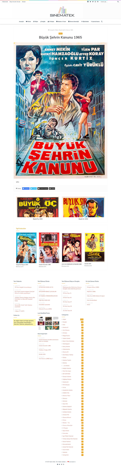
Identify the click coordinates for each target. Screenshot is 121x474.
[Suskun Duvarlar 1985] (49, 248)
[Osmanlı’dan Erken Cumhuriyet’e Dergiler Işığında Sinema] (56, 319)
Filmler (29, 21)
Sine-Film (65, 403)
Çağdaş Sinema (67, 379)
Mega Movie (66, 335)
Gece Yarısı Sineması (68, 341)
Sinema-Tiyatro (67, 360)
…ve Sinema (66, 365)
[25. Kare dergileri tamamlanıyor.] (41, 328)
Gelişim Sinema (67, 368)
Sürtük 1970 (88, 263)
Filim (64, 324)
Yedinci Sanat (66, 338)
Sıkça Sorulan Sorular (15, 1)
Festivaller (65, 433)
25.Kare (65, 333)
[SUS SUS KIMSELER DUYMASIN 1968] (72, 248)
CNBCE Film (66, 393)
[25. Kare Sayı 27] (48, 328)
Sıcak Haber (66, 449)
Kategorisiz (66, 455)
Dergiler (43, 21)
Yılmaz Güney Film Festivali (70, 438)
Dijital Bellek (85, 21)
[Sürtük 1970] (95, 247)
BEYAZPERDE (66, 373)
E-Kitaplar (51, 21)
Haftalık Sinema (67, 412)
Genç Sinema (66, 346)
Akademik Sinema (67, 390)
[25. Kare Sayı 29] (56, 328)
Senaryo (65, 398)
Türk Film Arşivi (67, 371)
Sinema (65, 363)
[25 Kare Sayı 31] (48, 323)
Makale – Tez (66, 422)
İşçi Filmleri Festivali (68, 436)
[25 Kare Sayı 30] (56, 323)
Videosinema (66, 349)
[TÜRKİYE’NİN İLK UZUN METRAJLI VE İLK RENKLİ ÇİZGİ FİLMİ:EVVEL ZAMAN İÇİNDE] (41, 319)
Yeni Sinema (66, 330)
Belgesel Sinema (67, 409)
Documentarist (67, 444)
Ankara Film (66, 414)
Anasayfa (21, 21)
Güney (64, 357)
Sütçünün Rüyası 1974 (22, 264)
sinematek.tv (72, 461)
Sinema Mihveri (67, 417)
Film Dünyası (66, 384)
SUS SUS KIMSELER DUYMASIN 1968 (71, 264)
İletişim (24, 1)
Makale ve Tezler (61, 21)
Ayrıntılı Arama (96, 21)
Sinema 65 (65, 352)
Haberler (65, 452)
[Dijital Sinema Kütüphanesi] (60, 11)
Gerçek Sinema (67, 376)
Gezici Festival (66, 441)
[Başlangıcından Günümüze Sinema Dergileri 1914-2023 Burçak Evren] (41, 323)
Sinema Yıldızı (66, 395)
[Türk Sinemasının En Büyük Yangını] (48, 319)
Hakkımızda (5, 1)
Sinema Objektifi (67, 406)
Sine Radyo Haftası (68, 354)
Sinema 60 (65, 382)
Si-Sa (64, 387)
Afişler (36, 21)
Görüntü (65, 401)
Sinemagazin (66, 343)
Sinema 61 (65, 327)
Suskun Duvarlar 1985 (45, 264)
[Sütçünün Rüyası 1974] (26, 248)
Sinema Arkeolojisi (74, 21)
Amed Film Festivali (68, 447)
